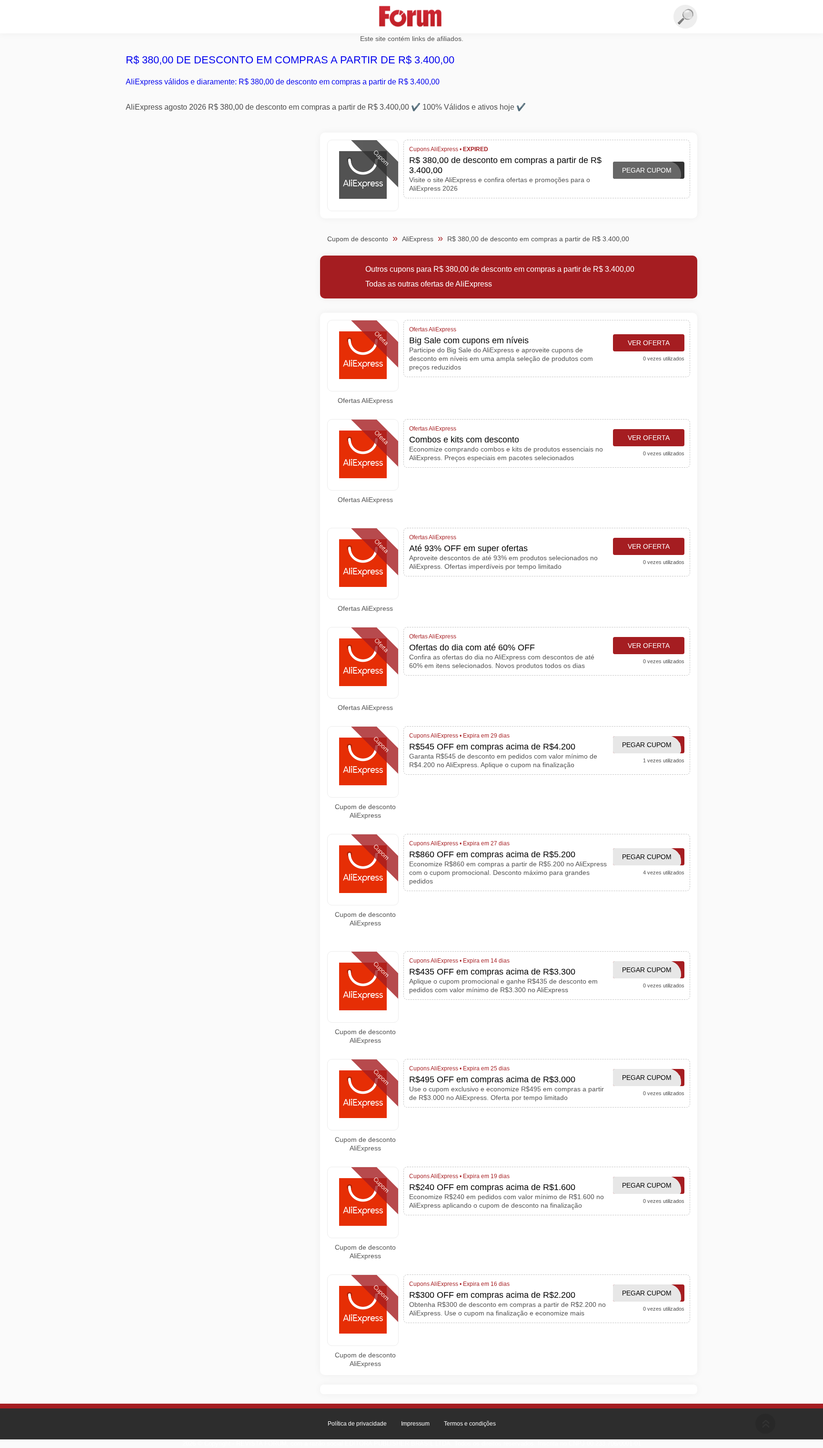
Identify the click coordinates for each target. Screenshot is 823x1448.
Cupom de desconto (357, 239)
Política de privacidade (357, 1423)
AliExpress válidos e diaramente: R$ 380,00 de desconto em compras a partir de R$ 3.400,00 (283, 82)
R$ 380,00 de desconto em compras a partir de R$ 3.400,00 (290, 60)
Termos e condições (470, 1423)
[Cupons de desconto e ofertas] (411, 17)
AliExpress (417, 239)
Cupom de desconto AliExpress (365, 811)
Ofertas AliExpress (365, 400)
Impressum (415, 1423)
